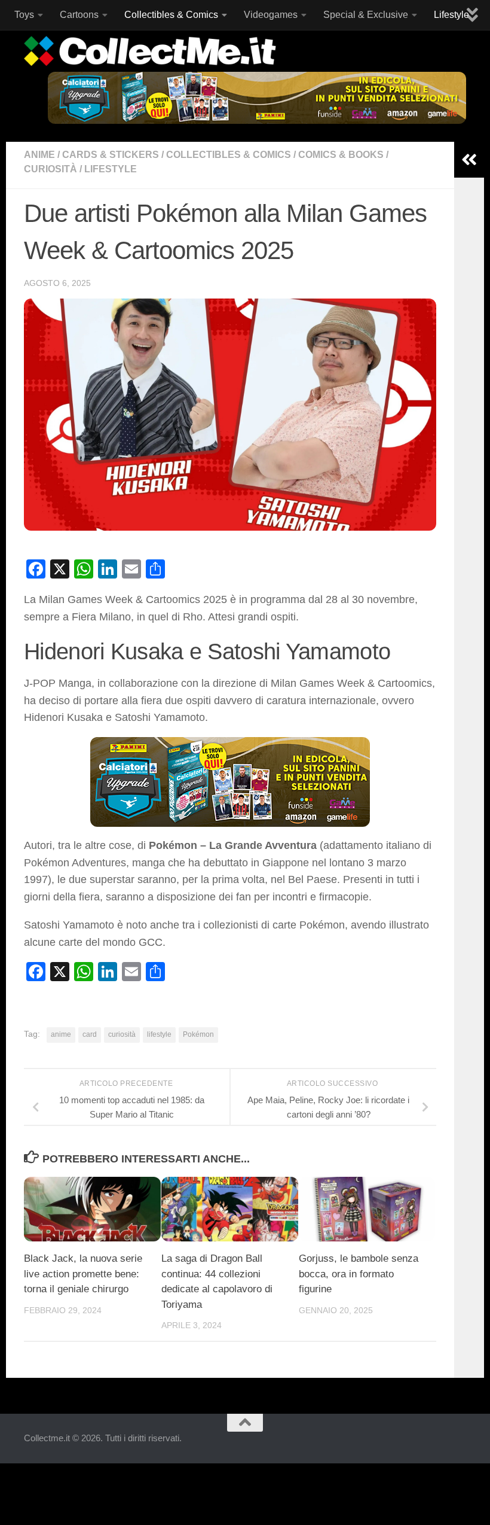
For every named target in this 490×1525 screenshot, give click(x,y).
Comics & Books (341, 155)
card (89, 1034)
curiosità (122, 1034)
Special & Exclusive (365, 15)
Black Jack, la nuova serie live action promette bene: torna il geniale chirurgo (83, 1274)
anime (61, 1034)
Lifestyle (451, 15)
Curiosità (50, 169)
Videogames (271, 15)
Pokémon (198, 1034)
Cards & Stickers (110, 155)
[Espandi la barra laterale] (469, 160)
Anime (39, 155)
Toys (24, 15)
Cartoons (79, 15)
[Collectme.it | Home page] (151, 51)
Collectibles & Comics (171, 15)
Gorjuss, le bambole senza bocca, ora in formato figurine (358, 1274)
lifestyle (159, 1034)
